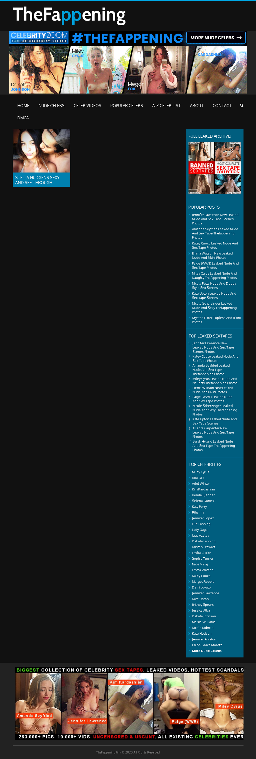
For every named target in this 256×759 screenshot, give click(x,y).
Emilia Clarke (201, 553)
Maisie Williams (204, 622)
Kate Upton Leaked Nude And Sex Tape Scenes (214, 295)
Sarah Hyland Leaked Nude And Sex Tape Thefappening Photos (213, 445)
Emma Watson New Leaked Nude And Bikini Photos (212, 255)
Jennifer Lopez (203, 518)
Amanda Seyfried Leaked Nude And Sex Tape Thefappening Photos (215, 233)
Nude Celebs (51, 105)
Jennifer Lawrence (205, 593)
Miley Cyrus (200, 472)
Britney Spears (203, 605)
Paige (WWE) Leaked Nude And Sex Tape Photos (215, 265)
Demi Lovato (201, 587)
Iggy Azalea (200, 535)
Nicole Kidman (203, 628)
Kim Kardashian (203, 489)
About (197, 105)
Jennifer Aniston (204, 639)
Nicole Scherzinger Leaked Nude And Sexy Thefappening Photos (214, 307)
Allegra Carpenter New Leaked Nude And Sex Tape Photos (213, 432)
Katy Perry (199, 506)
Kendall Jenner (203, 495)
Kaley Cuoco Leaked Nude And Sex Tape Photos (215, 245)
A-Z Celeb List (166, 105)
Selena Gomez (203, 501)
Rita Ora (198, 478)
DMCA (23, 117)
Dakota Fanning (204, 541)
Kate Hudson (202, 633)
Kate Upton (200, 599)
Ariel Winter (201, 483)
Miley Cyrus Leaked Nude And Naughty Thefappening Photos (214, 275)
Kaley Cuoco (201, 576)
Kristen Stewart (203, 547)
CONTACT (222, 105)
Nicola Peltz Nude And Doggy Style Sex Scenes (214, 285)
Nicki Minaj (200, 564)
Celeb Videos (87, 105)
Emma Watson (203, 570)
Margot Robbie (203, 581)
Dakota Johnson (204, 616)
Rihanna (198, 512)
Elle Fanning (201, 524)
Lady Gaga (200, 530)
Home (23, 105)
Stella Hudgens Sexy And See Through (37, 180)
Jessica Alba (201, 610)
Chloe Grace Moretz (207, 645)
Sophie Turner (203, 558)
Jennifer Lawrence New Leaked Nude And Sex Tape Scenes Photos (215, 219)
